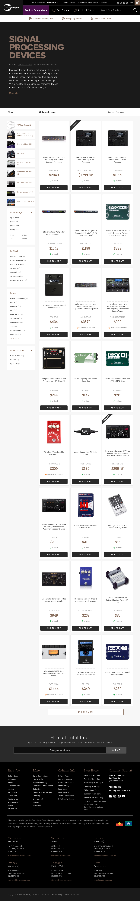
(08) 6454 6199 (99, 876)
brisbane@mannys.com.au (61, 880)
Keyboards (12, 779)
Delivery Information (66, 782)
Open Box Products (40, 776)
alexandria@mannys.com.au (105, 855)
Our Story (36, 796)
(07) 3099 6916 (56, 876)
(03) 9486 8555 (13, 851)
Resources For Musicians (43, 786)
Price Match (63, 789)
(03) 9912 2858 (56, 851)
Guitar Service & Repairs (42, 792)
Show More (14, 338)
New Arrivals (38, 779)
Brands (10, 805)
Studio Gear (12, 796)
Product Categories (35, 10)
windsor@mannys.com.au (61, 855)
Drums (10, 782)
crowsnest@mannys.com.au (19, 880)
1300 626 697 (54, 3)
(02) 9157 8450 (13, 876)
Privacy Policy (63, 792)
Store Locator (93, 3)
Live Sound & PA (14, 786)
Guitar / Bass (13, 776)
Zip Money (37, 805)
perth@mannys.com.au (103, 880)
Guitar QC (36, 789)
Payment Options (65, 779)
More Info (13, 93)
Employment (38, 799)
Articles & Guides (86, 10)
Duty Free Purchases (66, 799)
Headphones (13, 799)
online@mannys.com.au (120, 791)
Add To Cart (54, 188)
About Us (64, 3)
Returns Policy (63, 776)
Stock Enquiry (63, 786)
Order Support (82, 3)
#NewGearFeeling (40, 782)
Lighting (11, 789)
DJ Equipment (13, 792)
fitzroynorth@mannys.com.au (19, 855)
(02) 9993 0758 (99, 851)
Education (103, 3)
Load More (87, 712)
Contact (72, 3)
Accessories (13, 802)
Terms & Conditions (66, 796)
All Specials (12, 809)
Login (131, 3)
